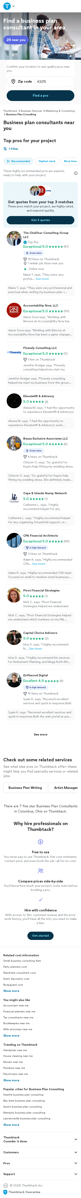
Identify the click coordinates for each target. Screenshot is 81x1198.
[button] (30, 242)
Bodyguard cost (13, 984)
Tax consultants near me (18, 1017)
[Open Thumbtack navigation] (9, 6)
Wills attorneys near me (17, 1029)
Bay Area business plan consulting (24, 1100)
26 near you (16, 40)
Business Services (31, 110)
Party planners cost (15, 966)
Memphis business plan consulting (24, 1112)
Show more (11, 991)
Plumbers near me (14, 1068)
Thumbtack (10, 110)
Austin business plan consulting (22, 1106)
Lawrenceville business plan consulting (26, 1118)
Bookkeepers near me (16, 1023)
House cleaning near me (18, 1056)
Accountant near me (15, 1005)
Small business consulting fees (22, 960)
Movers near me (13, 1062)
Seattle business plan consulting (23, 1094)
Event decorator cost (16, 978)
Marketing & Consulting (60, 110)
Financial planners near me (19, 1011)
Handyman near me (15, 1050)
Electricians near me (15, 1074)
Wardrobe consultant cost (19, 972)
